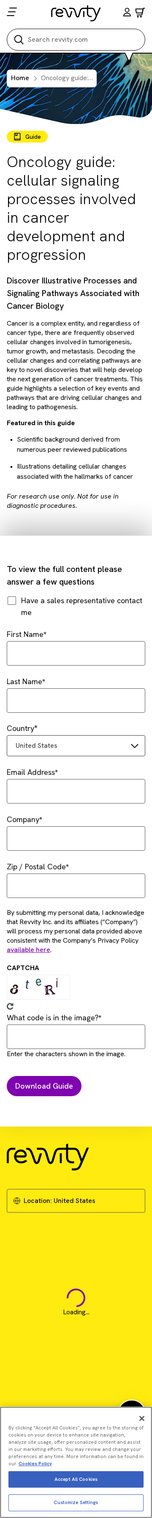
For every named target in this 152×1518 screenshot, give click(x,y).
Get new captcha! (10, 1006)
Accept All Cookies (76, 1479)
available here (28, 949)
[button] (127, 13)
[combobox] (76, 745)
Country (20, 728)
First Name (25, 634)
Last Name (24, 681)
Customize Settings (76, 1502)
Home (20, 77)
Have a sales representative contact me (81, 606)
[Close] (142, 1418)
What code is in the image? (52, 1017)
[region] (76, 1462)
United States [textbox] (36, 745)
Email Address (31, 772)
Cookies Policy (35, 1464)
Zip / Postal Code (36, 866)
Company (23, 819)
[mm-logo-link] (76, 13)
